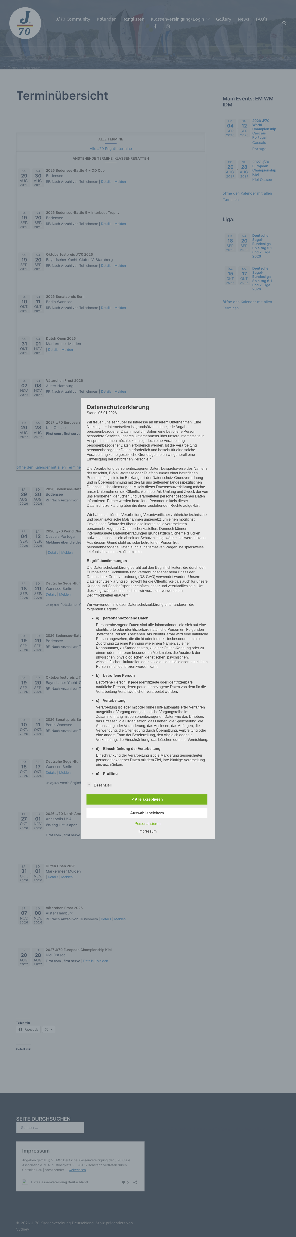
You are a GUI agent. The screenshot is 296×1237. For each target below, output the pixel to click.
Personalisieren (147, 824)
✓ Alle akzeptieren (147, 799)
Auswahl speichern (147, 813)
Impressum (148, 831)
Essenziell (102, 785)
